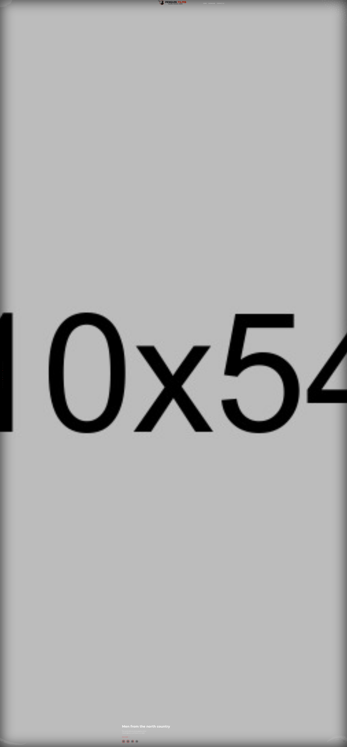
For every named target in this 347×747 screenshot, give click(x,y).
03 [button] (132, 741)
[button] (3, 741)
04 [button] (137, 741)
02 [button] (128, 741)
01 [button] (123, 741)
